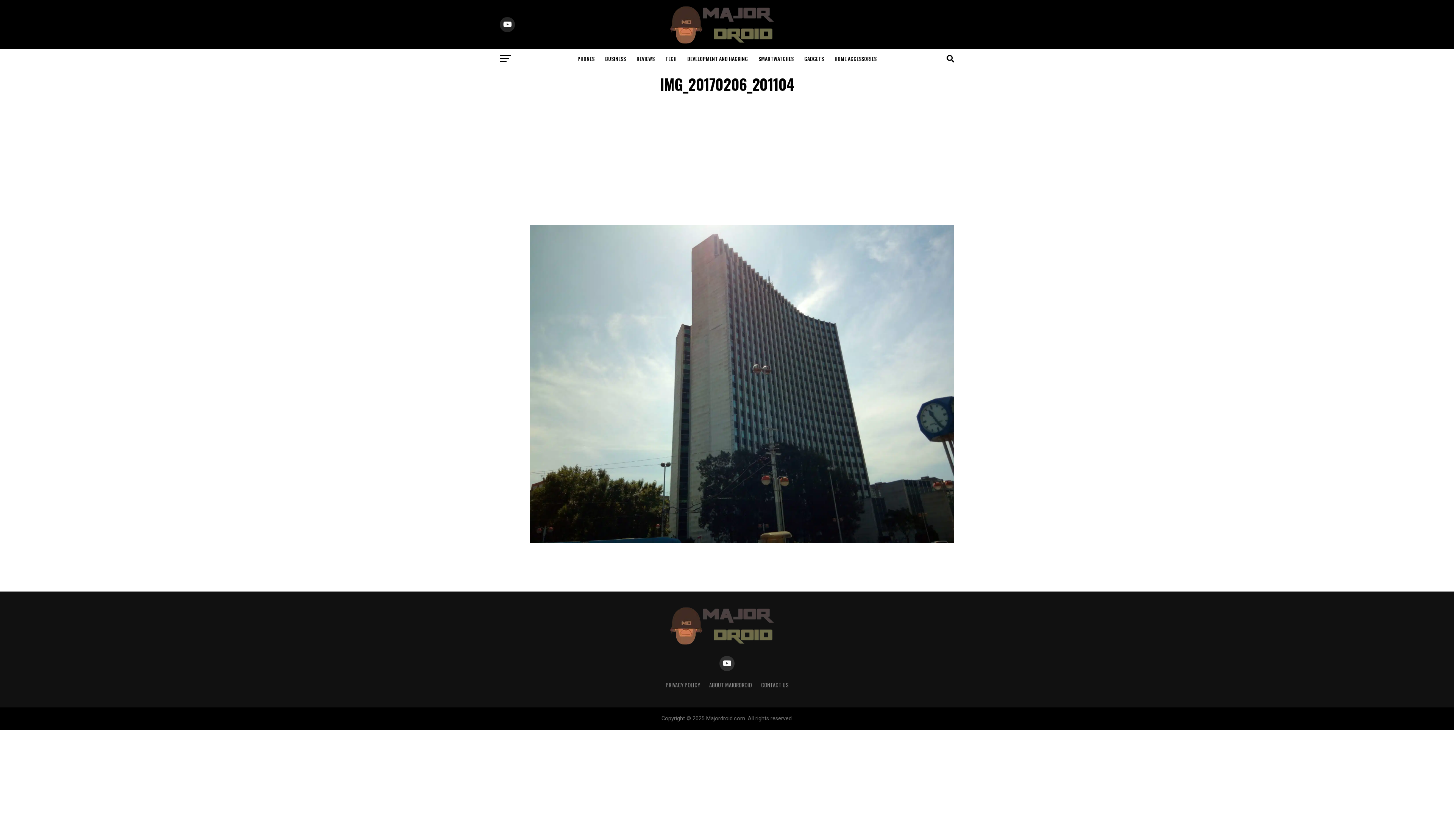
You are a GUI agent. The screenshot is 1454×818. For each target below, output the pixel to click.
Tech (671, 58)
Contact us (775, 685)
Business (615, 58)
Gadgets (814, 58)
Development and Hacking (717, 58)
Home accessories (856, 58)
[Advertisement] (727, 161)
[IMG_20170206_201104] (742, 541)
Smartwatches (776, 58)
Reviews (646, 58)
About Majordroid (730, 685)
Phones (585, 58)
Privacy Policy (683, 685)
